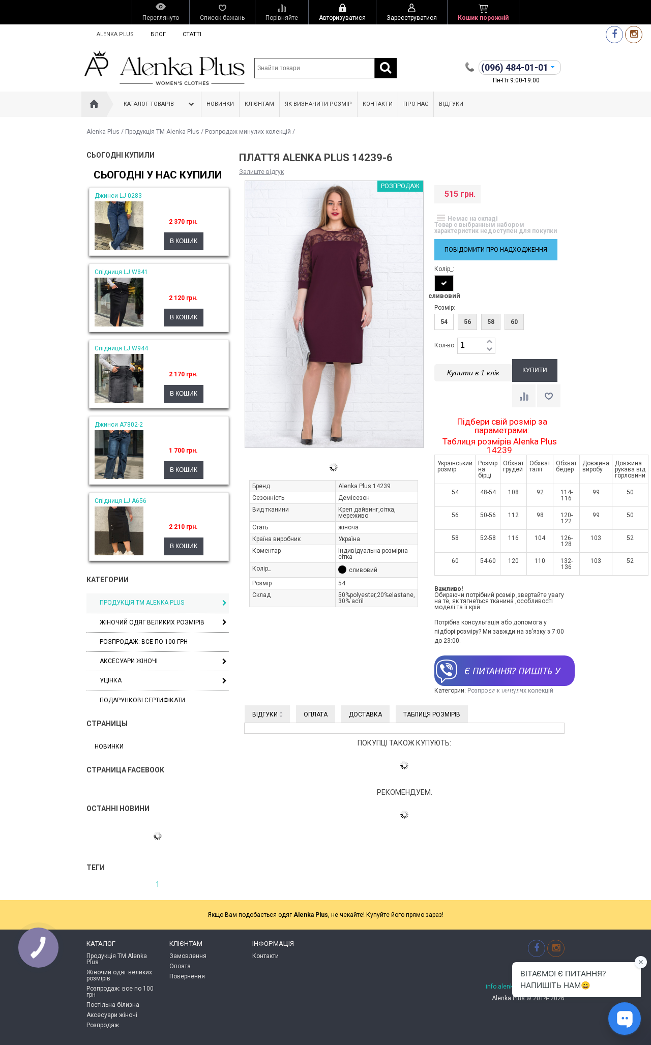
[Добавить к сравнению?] (524, 395)
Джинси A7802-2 (119, 424)
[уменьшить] (489, 349)
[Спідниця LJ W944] (119, 400)
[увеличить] (489, 342)
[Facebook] (614, 34)
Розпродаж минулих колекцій (248, 131)
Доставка (365, 714)
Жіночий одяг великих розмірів (152, 622)
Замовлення (187, 956)
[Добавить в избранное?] (548, 395)
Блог (158, 34)
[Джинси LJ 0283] (119, 248)
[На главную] (94, 104)
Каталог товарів (149, 104)
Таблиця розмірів (431, 714)
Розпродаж (102, 1025)
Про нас (415, 104)
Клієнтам (259, 104)
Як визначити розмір (318, 104)
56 (467, 321)
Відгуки (451, 104)
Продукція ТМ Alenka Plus (162, 131)
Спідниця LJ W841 (121, 272)
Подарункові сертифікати (142, 700)
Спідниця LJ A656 (120, 500)
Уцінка (111, 680)
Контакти (378, 104)
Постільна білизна (112, 1004)
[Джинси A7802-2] (119, 477)
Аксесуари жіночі (129, 661)
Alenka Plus (115, 34)
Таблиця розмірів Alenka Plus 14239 (499, 446)
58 (490, 321)
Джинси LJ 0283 (118, 195)
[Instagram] (634, 34)
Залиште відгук (261, 171)
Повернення (187, 976)
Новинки (220, 104)
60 (514, 321)
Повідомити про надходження (496, 249)
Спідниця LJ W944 (121, 348)
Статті (192, 34)
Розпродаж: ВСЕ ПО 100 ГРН (144, 641)
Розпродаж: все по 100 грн (120, 991)
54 (444, 321)
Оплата (316, 714)
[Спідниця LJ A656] (119, 553)
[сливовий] (444, 283)
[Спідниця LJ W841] (119, 324)
